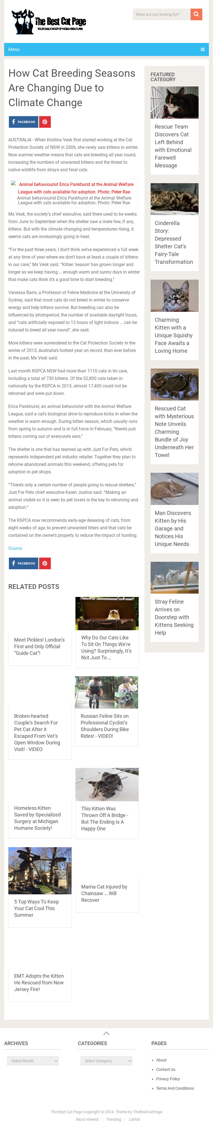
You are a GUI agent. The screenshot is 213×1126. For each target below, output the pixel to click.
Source (15, 548)
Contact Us (165, 1069)
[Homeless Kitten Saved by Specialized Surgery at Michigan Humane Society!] (40, 784)
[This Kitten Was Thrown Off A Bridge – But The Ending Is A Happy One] (107, 784)
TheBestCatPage (147, 1112)
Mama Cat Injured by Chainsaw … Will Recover (104, 893)
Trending (113, 1119)
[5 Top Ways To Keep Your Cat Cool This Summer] (40, 871)
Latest (134, 1119)
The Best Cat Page (66, 1112)
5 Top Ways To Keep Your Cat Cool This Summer (36, 908)
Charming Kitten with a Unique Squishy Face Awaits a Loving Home (173, 335)
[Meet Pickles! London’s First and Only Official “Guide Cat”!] (40, 614)
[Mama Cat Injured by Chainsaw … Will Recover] (107, 863)
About (161, 1060)
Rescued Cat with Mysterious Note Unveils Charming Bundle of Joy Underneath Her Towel (174, 431)
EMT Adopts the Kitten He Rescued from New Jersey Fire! (39, 982)
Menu (13, 49)
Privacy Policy (168, 1079)
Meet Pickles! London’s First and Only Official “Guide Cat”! (39, 646)
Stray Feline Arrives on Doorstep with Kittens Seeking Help (174, 617)
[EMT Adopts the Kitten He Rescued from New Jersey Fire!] (40, 952)
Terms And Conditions (175, 1088)
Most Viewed (87, 1119)
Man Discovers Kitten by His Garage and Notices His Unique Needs (173, 528)
